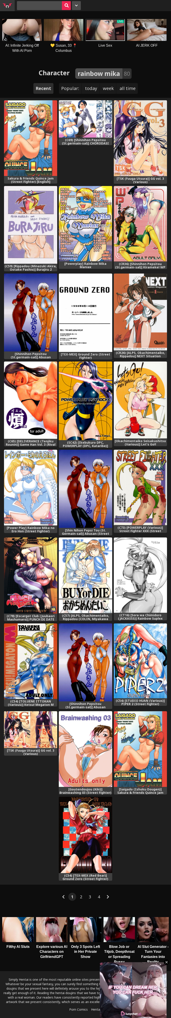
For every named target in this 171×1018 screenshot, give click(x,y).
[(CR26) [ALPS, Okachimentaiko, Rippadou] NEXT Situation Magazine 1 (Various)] (140, 312)
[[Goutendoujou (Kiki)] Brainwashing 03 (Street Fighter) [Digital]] (85, 749)
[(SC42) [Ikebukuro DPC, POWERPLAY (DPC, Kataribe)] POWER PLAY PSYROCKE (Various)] (85, 401)
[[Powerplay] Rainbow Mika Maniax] (85, 223)
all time (128, 88)
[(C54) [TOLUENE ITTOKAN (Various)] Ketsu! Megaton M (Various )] (30, 661)
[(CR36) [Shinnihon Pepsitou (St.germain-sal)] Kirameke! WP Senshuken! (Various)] (140, 223)
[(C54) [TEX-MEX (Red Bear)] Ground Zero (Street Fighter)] (85, 835)
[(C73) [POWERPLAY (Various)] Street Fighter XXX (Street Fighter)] (140, 487)
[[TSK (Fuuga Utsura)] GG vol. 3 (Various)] (140, 138)
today (91, 88)
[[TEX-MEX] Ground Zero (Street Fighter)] (85, 313)
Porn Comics (78, 1009)
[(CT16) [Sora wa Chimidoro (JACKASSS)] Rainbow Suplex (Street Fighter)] (140, 575)
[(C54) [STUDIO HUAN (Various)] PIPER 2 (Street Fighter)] (140, 660)
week (108, 88)
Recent (43, 88)
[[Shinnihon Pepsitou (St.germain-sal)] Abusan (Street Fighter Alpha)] (30, 312)
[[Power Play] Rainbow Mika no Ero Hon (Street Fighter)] (30, 487)
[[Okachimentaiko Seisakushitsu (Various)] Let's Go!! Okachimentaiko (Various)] (140, 400)
